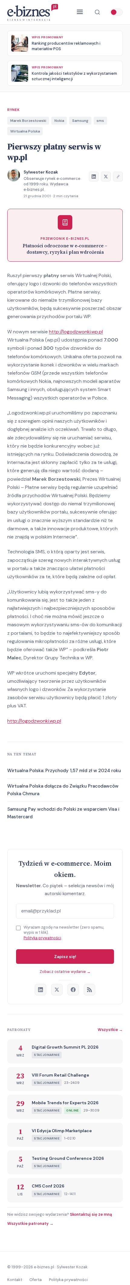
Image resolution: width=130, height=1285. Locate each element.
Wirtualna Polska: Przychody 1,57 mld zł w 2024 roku (64, 771)
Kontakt (14, 1279)
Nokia (59, 120)
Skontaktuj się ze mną (91, 1214)
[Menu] (80, 12)
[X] (57, 989)
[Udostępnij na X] (106, 176)
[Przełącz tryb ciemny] (116, 12)
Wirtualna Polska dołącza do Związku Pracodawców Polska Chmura (63, 790)
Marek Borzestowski (28, 120)
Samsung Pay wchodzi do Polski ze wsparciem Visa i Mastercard (63, 813)
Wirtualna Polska (25, 131)
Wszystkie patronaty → (30, 1223)
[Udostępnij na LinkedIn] (94, 176)
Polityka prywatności (42, 937)
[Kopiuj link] (118, 176)
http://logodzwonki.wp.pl (76, 331)
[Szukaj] (97, 12)
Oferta (35, 1279)
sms (100, 120)
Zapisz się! (65, 956)
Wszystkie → (110, 1029)
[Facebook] (73, 989)
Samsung (80, 120)
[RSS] (89, 989)
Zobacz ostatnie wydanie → (65, 971)
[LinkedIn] (40, 989)
